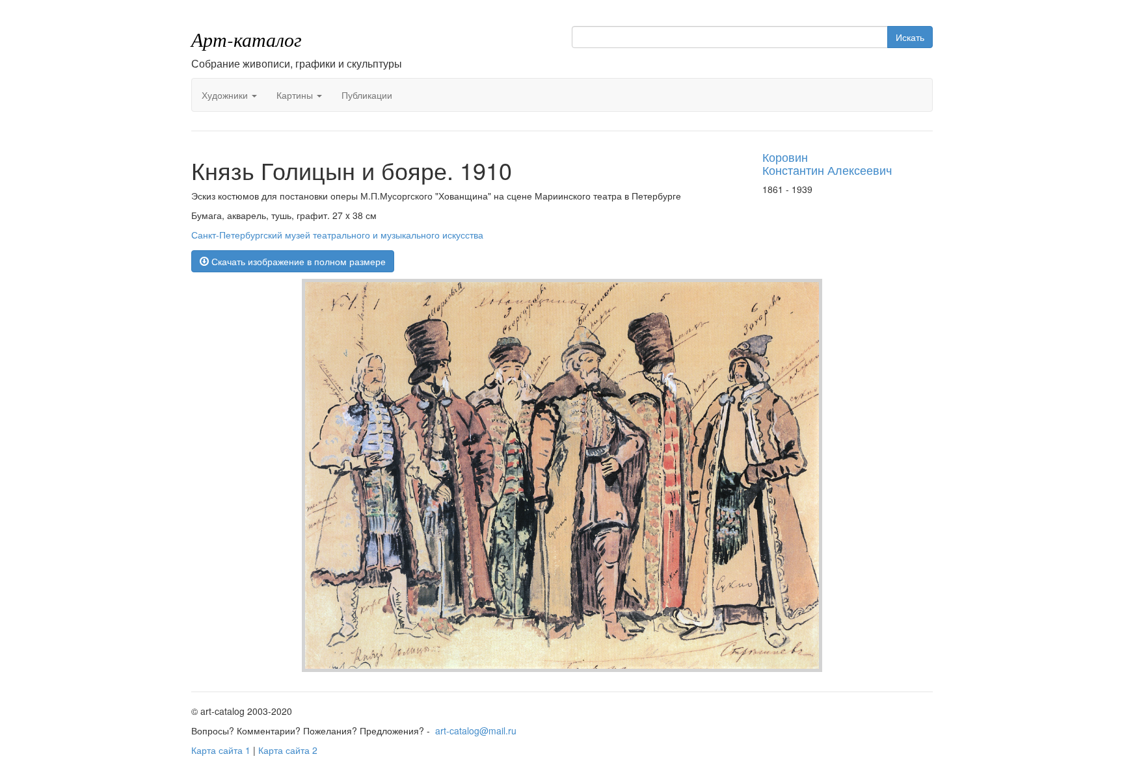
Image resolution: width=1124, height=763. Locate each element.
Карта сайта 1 (220, 750)
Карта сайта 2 (287, 750)
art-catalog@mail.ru (475, 730)
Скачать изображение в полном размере (297, 261)
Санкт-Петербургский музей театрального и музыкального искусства (337, 234)
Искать (910, 37)
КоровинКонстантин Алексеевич (827, 163)
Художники (226, 94)
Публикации (366, 94)
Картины (295, 94)
